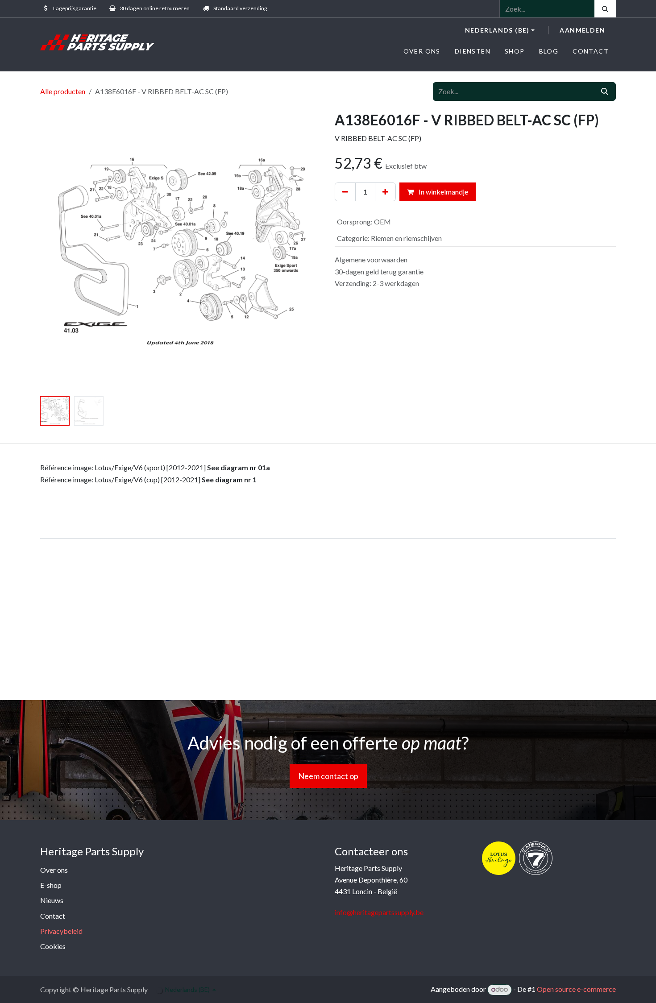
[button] (54, 252)
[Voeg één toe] (385, 191)
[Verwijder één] (345, 191)
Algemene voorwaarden (371, 259)
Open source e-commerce (576, 989)
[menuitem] (422, 51)
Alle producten (62, 91)
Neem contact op (328, 776)
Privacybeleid (61, 931)
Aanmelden (582, 30)
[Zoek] (605, 8)
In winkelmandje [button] (442, 191)
